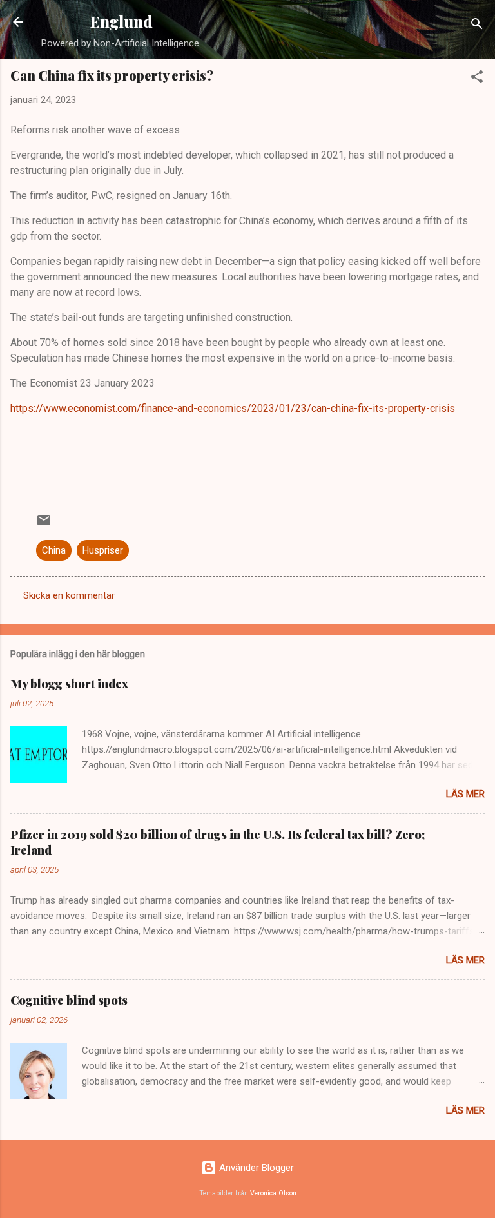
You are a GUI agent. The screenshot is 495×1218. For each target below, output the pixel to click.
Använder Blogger (255, 1168)
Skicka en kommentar (69, 595)
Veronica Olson (273, 1193)
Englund (121, 22)
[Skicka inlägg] (44, 524)
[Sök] (477, 26)
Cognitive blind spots (69, 1000)
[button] (477, 79)
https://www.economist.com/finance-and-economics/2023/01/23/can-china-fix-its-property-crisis (232, 408)
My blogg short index (69, 683)
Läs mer (465, 794)
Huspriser (102, 550)
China (54, 550)
